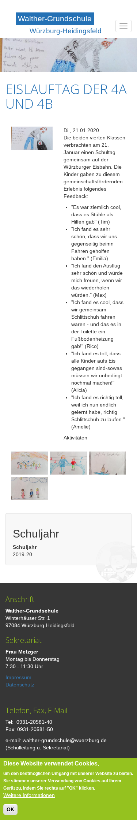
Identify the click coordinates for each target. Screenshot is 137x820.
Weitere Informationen (29, 795)
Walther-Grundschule (55, 18)
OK (10, 809)
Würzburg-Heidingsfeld (66, 31)
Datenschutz (19, 685)
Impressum (18, 677)
